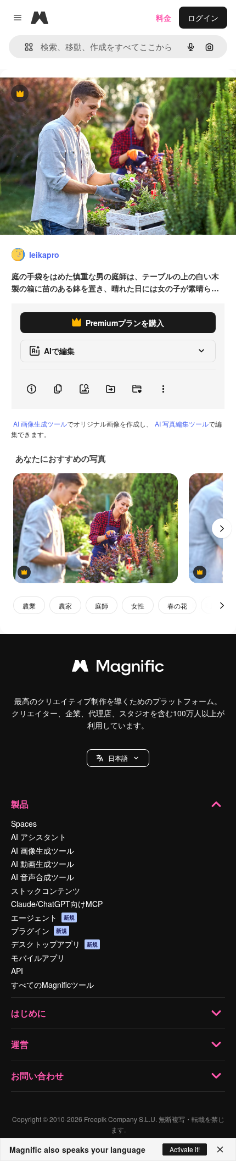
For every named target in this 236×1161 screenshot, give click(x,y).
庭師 (101, 605)
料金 (163, 17)
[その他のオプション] (163, 389)
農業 (29, 605)
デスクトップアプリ (54, 943)
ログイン (203, 17)
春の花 (177, 605)
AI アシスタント (38, 836)
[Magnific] (118, 668)
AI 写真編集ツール (182, 423)
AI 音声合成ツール (42, 876)
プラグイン (39, 930)
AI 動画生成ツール (42, 863)
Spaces (24, 823)
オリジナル (75, 94)
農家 (65, 605)
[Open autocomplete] (24, 47)
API (17, 970)
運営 (20, 1044)
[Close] (220, 1149)
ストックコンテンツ (45, 890)
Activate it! (185, 1149)
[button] (118, 758)
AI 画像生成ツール (40, 423)
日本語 (118, 757)
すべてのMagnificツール (52, 984)
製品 (20, 804)
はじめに (28, 1013)
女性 (137, 605)
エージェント (43, 917)
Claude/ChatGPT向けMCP (57, 903)
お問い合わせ (37, 1075)
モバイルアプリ (38, 957)
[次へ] (222, 528)
